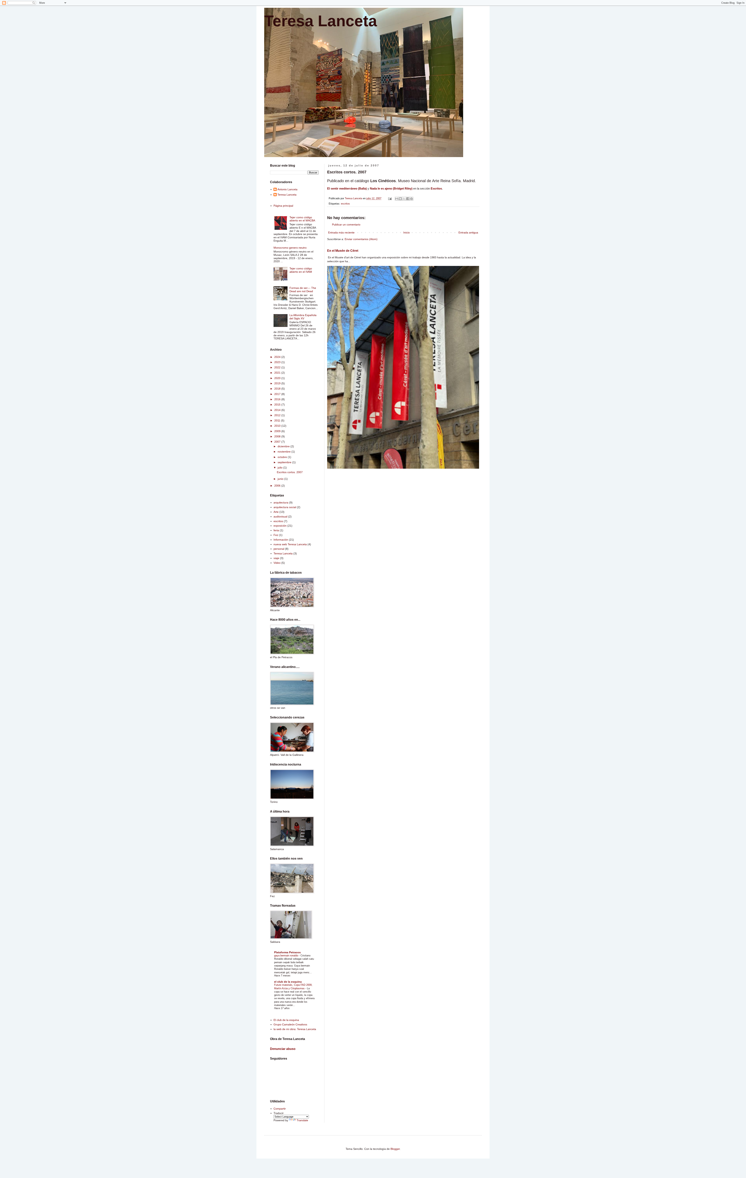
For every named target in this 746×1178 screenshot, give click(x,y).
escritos (345, 203)
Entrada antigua (468, 232)
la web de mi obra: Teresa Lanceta (295, 1029)
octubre (283, 457)
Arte (276, 511)
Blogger (395, 1148)
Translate (302, 1120)
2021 (277, 372)
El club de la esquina (286, 1020)
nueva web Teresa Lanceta (290, 544)
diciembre (284, 446)
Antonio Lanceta (287, 189)
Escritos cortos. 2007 (290, 472)
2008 (277, 436)
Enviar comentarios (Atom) (361, 239)
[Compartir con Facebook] (408, 199)
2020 (277, 378)
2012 (277, 415)
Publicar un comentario (346, 224)
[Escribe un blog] (400, 199)
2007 (277, 441)
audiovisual (280, 516)
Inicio (406, 232)
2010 (277, 425)
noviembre (284, 451)
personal (279, 548)
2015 (277, 404)
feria (276, 530)
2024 (277, 356)
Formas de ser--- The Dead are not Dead (302, 289)
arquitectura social (285, 507)
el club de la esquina (288, 981)
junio (281, 478)
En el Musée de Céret (342, 250)
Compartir (280, 1108)
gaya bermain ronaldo (286, 955)
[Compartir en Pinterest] (411, 199)
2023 (277, 362)
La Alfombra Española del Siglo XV (302, 317)
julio (280, 467)
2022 (277, 367)
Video (277, 562)
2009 (277, 431)
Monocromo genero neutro (290, 247)
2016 (277, 399)
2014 (277, 410)
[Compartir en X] (404, 199)
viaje (276, 558)
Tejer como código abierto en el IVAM (300, 270)
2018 (277, 388)
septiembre (285, 462)
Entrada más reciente (341, 232)
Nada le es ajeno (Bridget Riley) (391, 188)
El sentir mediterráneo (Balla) (347, 188)
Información (281, 539)
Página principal (283, 205)
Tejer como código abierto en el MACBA (302, 219)
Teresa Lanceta (320, 21)
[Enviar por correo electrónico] (397, 199)
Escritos (436, 188)
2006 (277, 485)
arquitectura (281, 502)
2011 (277, 420)
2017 (277, 394)
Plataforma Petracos (287, 952)
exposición (280, 525)
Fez (276, 535)
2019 (277, 383)
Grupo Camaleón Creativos (290, 1024)
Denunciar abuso (282, 1048)
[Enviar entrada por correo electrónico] (389, 198)
